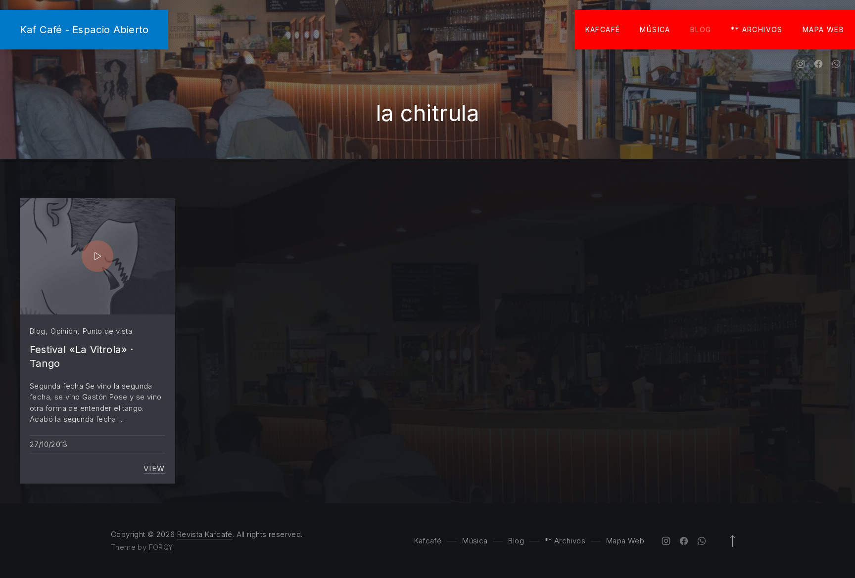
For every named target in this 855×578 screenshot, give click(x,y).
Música (655, 29)
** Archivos (756, 29)
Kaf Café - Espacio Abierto (84, 29)
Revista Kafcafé (205, 534)
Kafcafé (602, 29)
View (154, 469)
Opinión (63, 331)
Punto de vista (107, 331)
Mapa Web (823, 29)
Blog (701, 29)
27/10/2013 (49, 444)
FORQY (161, 547)
